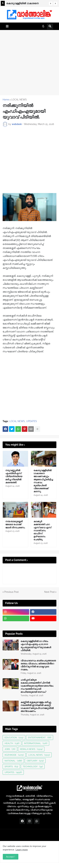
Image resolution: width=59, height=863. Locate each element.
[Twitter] (12, 429)
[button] (51, 3)
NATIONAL (13, 760)
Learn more (22, 849)
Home (6, 99)
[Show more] (37, 429)
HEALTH (12, 743)
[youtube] (43, 618)
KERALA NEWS (31, 749)
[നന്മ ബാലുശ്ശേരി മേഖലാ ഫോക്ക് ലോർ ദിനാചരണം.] (15, 510)
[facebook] (43, 612)
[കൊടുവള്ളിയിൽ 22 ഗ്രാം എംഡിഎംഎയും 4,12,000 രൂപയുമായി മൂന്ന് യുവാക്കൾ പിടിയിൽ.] (11, 645)
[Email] (31, 429)
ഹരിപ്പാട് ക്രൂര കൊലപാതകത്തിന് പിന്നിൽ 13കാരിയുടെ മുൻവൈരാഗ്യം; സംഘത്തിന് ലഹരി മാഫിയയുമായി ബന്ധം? (37, 685)
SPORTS (11, 766)
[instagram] (16, 612)
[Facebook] (5, 429)
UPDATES (31, 421)
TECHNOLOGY (33, 766)
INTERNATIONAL (35, 743)
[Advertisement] (29, 62)
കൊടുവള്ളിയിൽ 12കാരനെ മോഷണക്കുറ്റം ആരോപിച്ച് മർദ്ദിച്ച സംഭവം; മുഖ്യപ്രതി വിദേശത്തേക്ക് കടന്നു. (25, 4)
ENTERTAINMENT (39, 737)
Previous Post (11, 592)
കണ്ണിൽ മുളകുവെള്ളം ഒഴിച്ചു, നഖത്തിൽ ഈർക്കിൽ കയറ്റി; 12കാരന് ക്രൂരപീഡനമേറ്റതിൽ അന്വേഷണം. (37, 707)
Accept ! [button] (10, 856)
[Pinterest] (24, 429)
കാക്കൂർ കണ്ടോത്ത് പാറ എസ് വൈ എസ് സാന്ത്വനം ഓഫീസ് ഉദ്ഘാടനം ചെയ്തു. (42, 530)
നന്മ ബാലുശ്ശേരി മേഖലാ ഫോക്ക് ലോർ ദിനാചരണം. (15, 524)
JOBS (10, 749)
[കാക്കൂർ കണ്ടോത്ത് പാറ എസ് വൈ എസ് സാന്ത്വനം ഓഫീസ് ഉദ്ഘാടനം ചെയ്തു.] (43, 510)
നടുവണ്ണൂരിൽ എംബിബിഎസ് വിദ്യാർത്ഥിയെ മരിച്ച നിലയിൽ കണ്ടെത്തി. (13, 476)
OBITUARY (35, 760)
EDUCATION (14, 737)
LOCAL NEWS (19, 99)
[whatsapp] (16, 618)
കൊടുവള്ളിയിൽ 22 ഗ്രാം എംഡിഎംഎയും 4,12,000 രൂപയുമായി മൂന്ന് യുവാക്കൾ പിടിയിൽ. (36, 646)
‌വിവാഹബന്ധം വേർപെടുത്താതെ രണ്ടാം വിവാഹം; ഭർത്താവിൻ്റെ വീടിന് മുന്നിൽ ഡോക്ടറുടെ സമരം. (38, 665)
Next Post (49, 592)
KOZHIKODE (14, 755)
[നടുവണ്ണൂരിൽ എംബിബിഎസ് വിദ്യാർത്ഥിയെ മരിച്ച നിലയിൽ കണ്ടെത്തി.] (15, 459)
